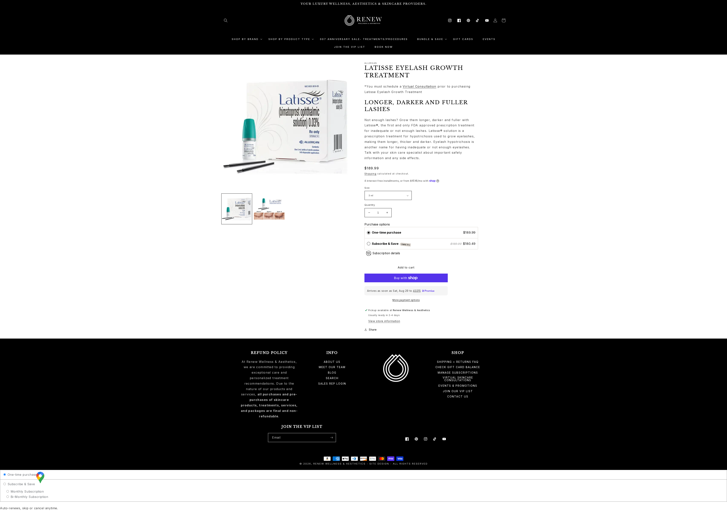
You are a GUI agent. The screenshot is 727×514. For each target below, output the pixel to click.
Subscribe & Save (391, 244)
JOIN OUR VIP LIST (458, 391)
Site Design (379, 463)
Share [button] (373, 329)
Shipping (370, 173)
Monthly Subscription (26, 491)
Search (332, 378)
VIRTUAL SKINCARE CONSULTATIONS (458, 379)
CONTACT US (457, 396)
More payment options (406, 300)
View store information (384, 321)
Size (367, 187)
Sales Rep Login (332, 383)
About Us (332, 362)
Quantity (369, 204)
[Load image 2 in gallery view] (269, 209)
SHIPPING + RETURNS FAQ (458, 362)
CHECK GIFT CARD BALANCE (457, 367)
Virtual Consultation (419, 86)
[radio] (368, 232)
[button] (226, 20)
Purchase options (377, 224)
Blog (332, 372)
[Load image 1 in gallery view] (237, 209)
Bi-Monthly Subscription (28, 497)
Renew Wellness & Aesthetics (340, 463)
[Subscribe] (331, 437)
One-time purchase (386, 232)
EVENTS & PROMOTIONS (457, 385)
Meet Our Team (332, 367)
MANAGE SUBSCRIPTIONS (458, 372)
